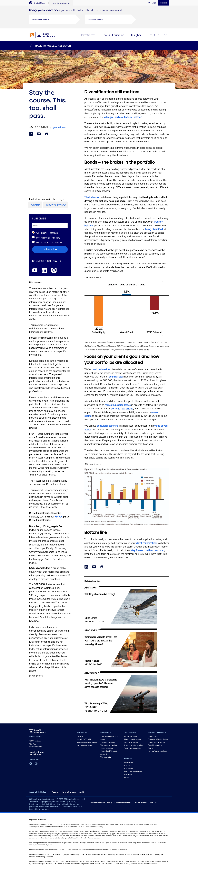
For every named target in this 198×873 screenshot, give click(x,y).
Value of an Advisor (131, 742)
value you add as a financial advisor (122, 116)
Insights (82, 792)
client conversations (146, 542)
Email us (80, 736)
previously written (101, 369)
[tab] (38, 3)
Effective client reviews (132, 739)
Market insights (153, 736)
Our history (128, 765)
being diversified (154, 229)
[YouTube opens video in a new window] (35, 270)
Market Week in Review (156, 742)
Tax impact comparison (132, 748)
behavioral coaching (107, 425)
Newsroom (128, 774)
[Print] (47, 134)
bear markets (116, 376)
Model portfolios (106, 748)
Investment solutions (107, 742)
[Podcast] (54, 270)
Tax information (106, 757)
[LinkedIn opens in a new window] (44, 270)
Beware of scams (140, 803)
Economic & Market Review (158, 739)
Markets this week (68, 792)
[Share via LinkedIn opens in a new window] (31, 134)
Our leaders (128, 768)
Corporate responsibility (133, 771)
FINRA (58, 516)
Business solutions (130, 736)
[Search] (165, 34)
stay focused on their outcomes (147, 550)
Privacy (109, 803)
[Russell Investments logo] (42, 35)
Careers (127, 777)
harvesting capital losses (117, 404)
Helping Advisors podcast (157, 751)
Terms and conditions (97, 803)
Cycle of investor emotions (133, 745)
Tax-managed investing (108, 745)
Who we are (128, 762)
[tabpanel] (99, 17)
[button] (52, 19)
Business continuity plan (123, 803)
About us (55, 792)
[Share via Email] (39, 134)
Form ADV (153, 803)
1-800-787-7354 (84, 739)
